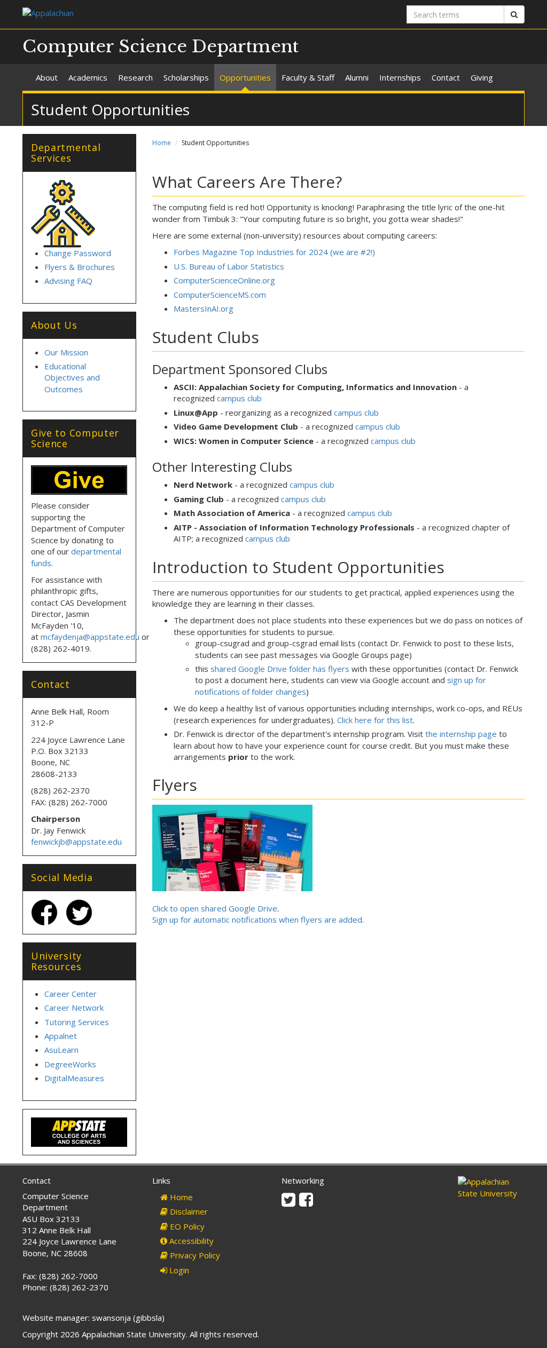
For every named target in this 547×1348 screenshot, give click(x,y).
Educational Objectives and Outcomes (72, 377)
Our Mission (66, 352)
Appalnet (60, 1035)
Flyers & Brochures (79, 266)
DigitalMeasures (74, 1078)
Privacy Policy (194, 1255)
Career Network (74, 1007)
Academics (87, 77)
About (47, 77)
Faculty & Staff (308, 77)
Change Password (77, 253)
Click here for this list (375, 720)
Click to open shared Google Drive (214, 908)
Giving (482, 77)
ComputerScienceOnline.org (224, 280)
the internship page (461, 733)
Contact (446, 77)
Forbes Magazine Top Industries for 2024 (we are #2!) (274, 252)
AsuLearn (61, 1049)
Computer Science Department (160, 46)
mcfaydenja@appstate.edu (90, 636)
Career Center (70, 993)
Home (161, 142)
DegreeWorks (70, 1064)
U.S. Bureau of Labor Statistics (229, 266)
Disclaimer (188, 1211)
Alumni (357, 77)
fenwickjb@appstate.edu (76, 841)
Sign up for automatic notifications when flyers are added (257, 919)
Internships (400, 77)
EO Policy (186, 1226)
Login (178, 1270)
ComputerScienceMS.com (220, 294)
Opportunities (245, 77)
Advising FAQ (68, 280)
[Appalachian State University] (143, 14)
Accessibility (190, 1240)
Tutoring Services (76, 1022)
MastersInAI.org (203, 308)
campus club (239, 398)
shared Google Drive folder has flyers (279, 668)
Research (135, 77)
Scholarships (186, 77)
